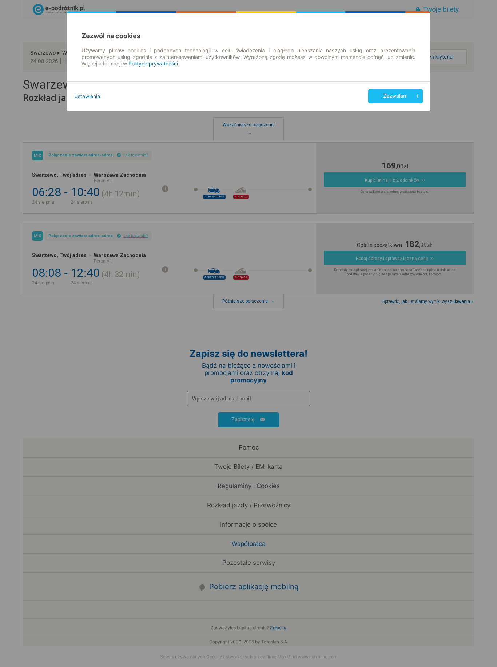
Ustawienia (87, 96)
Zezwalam (395, 96)
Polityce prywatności (153, 63)
